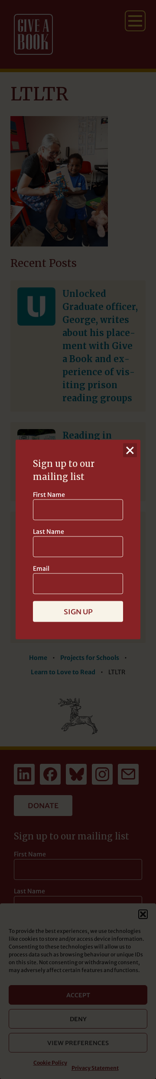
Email (41, 569)
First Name (49, 495)
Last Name (48, 532)
